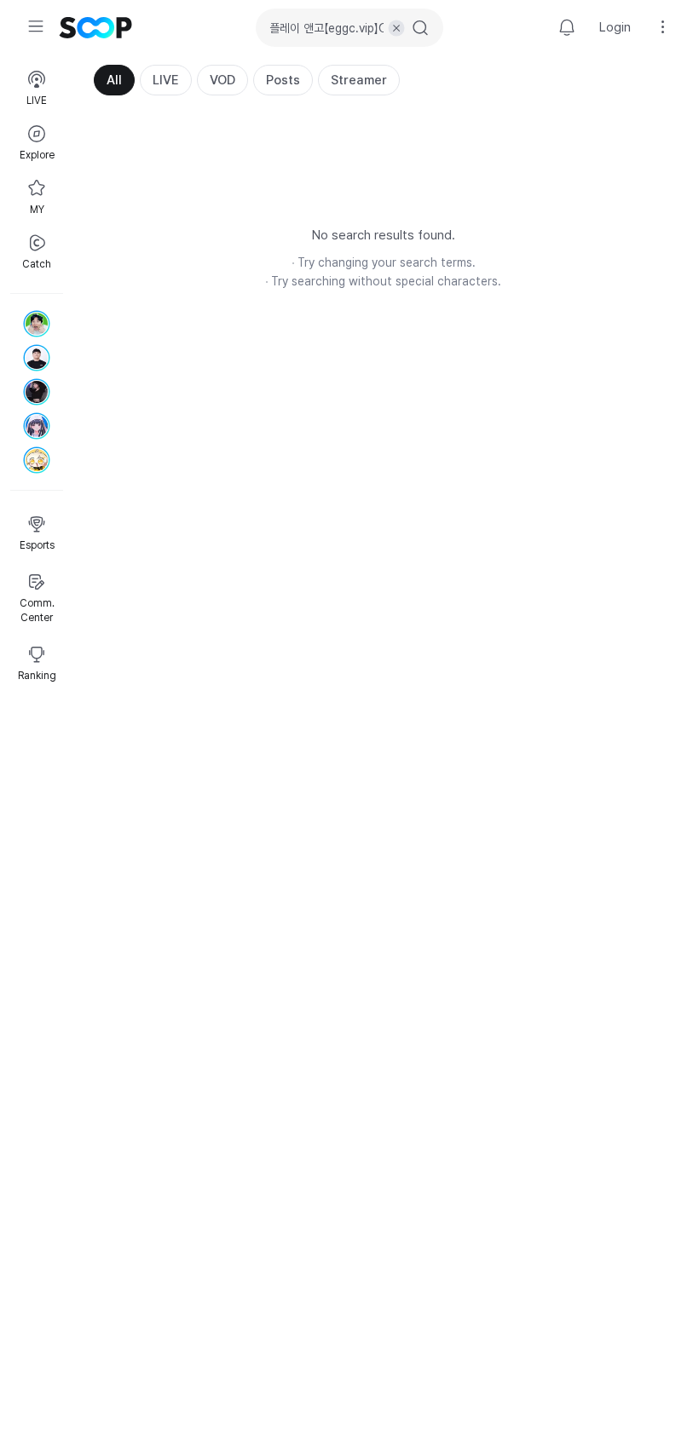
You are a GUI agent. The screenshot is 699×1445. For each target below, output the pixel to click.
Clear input (396, 28)
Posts (283, 80)
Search (420, 28)
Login (615, 27)
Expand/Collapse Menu (36, 26)
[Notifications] (567, 27)
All (114, 80)
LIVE (166, 80)
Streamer (359, 80)
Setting (663, 27)
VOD (222, 80)
